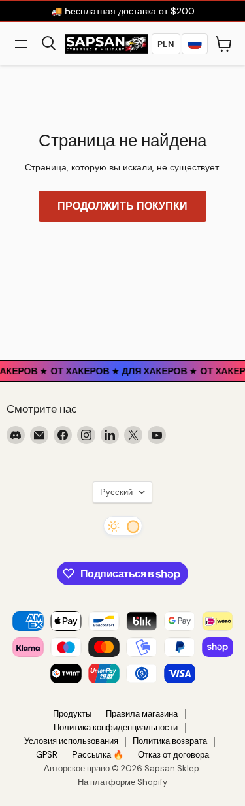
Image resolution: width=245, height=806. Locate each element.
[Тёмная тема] (122, 526)
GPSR (46, 754)
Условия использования (71, 741)
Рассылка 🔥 (97, 754)
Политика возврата (170, 741)
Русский (116, 492)
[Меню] (21, 43)
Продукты (72, 713)
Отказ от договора (173, 754)
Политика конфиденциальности (116, 727)
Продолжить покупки (122, 206)
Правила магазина (142, 713)
